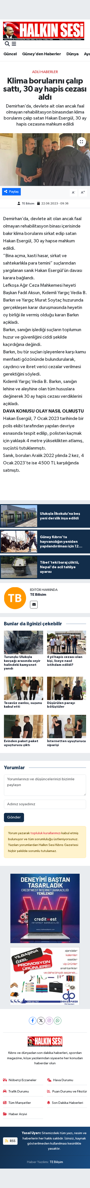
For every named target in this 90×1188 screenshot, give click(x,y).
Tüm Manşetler (19, 1103)
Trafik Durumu (18, 1091)
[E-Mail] (34, 604)
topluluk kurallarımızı (45, 833)
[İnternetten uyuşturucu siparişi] (66, 726)
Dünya (72, 54)
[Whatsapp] (57, 1020)
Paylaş (14, 191)
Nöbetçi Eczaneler (22, 1080)
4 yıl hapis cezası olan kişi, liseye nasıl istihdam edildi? (64, 661)
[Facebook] (32, 1020)
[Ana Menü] (14, 44)
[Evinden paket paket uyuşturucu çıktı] (23, 726)
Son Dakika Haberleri (67, 1103)
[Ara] (7, 44)
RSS (12, 1141)
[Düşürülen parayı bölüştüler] (66, 688)
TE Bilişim (56, 1162)
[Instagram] (49, 1020)
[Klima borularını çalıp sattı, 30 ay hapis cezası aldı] (45, 159)
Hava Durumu (63, 1080)
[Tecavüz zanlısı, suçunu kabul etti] (23, 688)
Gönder (14, 817)
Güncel (10, 54)
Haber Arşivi (18, 1114)
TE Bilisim (28, 203)
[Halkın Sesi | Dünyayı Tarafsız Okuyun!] (43, 30)
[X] (41, 1020)
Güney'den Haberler (41, 54)
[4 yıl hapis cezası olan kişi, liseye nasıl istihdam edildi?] (66, 642)
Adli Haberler (45, 72)
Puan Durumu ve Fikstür (69, 1091)
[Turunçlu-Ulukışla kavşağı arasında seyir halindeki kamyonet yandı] (23, 642)
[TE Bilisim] (15, 598)
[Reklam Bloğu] (45, 908)
